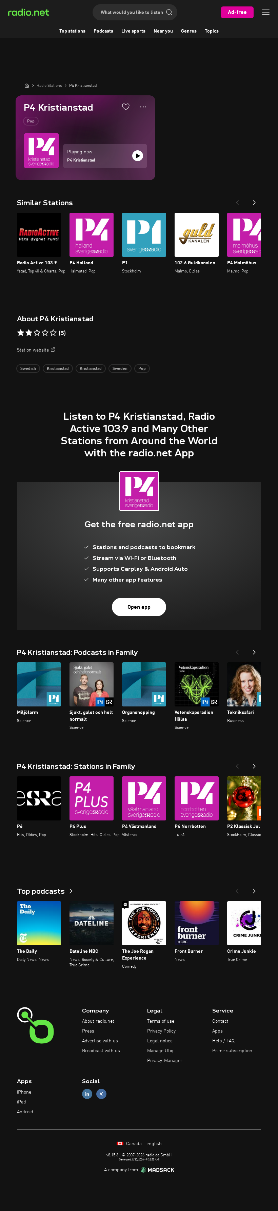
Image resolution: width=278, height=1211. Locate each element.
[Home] (26, 85)
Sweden (120, 369)
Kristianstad (58, 369)
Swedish (28, 369)
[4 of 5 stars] (45, 333)
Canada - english (143, 1143)
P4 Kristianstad (81, 160)
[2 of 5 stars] (29, 333)
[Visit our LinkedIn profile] (87, 1094)
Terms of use (160, 1021)
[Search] (169, 12)
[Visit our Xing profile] (101, 1094)
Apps (217, 1031)
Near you (163, 31)
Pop (31, 121)
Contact (220, 1021)
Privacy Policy (161, 1031)
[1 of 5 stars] (21, 333)
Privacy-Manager (164, 1060)
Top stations (72, 31)
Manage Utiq (160, 1050)
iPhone (24, 1092)
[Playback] (137, 155)
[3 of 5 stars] (37, 333)
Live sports (133, 31)
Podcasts (103, 31)
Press (88, 1031)
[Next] (254, 200)
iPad (21, 1102)
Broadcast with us (101, 1050)
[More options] (143, 107)
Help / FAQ (223, 1041)
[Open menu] (266, 12)
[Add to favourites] (125, 106)
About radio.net (98, 1021)
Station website (33, 350)
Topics (212, 31)
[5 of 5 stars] (53, 333)
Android (25, 1112)
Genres (189, 31)
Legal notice (160, 1041)
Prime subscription (232, 1050)
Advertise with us (100, 1041)
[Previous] (237, 200)
